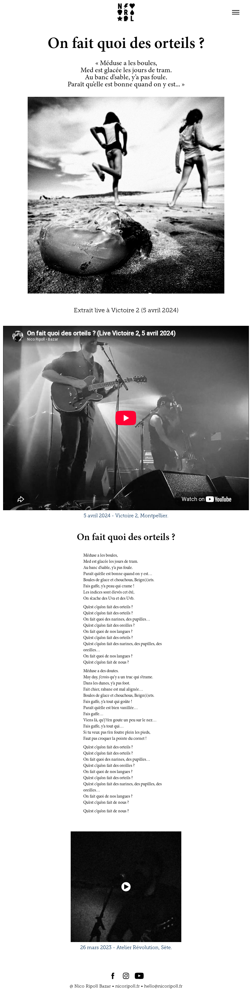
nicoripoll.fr (127, 986)
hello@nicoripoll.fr (163, 986)
